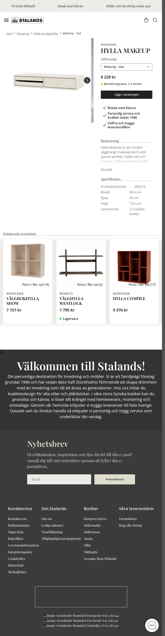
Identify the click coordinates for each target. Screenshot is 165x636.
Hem (9, 33)
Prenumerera (115, 479)
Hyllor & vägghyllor (46, 33)
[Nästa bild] (87, 80)
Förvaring (23, 33)
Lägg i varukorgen (126, 94)
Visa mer (106, 169)
